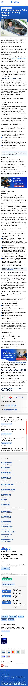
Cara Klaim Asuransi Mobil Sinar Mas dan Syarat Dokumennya (12, 420)
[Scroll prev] (26, 419)
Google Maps (6, 568)
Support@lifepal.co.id (9, 584)
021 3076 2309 (7, 602)
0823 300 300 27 (7, 579)
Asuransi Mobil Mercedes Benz (8, 531)
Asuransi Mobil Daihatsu (6, 526)
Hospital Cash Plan (5, 502)
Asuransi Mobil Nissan (6, 519)
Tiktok (4, 619)
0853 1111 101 (6, 631)
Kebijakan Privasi (5, 674)
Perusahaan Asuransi (8, 4)
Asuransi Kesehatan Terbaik (7, 484)
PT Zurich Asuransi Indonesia (19, 58)
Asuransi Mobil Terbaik (6, 462)
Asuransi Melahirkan (6, 497)
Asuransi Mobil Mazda (6, 521)
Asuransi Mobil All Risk (6, 464)
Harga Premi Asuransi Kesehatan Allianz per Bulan (11, 439)
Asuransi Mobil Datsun (6, 534)
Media (3, 4)
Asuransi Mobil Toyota (6, 511)
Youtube (22, 616)
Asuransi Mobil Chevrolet (7, 539)
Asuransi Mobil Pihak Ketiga (7, 475)
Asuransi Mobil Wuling (6, 524)
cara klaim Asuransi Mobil (19, 362)
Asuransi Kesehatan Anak (7, 492)
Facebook (5, 616)
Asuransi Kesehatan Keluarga (8, 489)
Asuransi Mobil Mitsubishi (7, 529)
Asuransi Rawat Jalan (6, 494)
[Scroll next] (26, 450)
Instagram (13, 616)
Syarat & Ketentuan (5, 671)
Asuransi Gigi (4, 499)
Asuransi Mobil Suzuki (6, 516)
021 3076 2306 (7, 591)
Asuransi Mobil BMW (6, 541)
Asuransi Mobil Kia (5, 536)
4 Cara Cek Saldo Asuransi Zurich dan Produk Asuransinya (12, 430)
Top (25, 683)
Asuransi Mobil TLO (5, 467)
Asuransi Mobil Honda (6, 514)
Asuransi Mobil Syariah (6, 469)
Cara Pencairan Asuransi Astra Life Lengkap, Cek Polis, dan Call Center (12, 449)
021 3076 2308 (7, 596)
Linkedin (12, 619)
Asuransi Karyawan (5, 504)
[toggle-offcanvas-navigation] (2, 2)
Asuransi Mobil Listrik (6, 477)
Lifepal (2, 377)
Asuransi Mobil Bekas (6, 472)
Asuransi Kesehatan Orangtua (8, 486)
